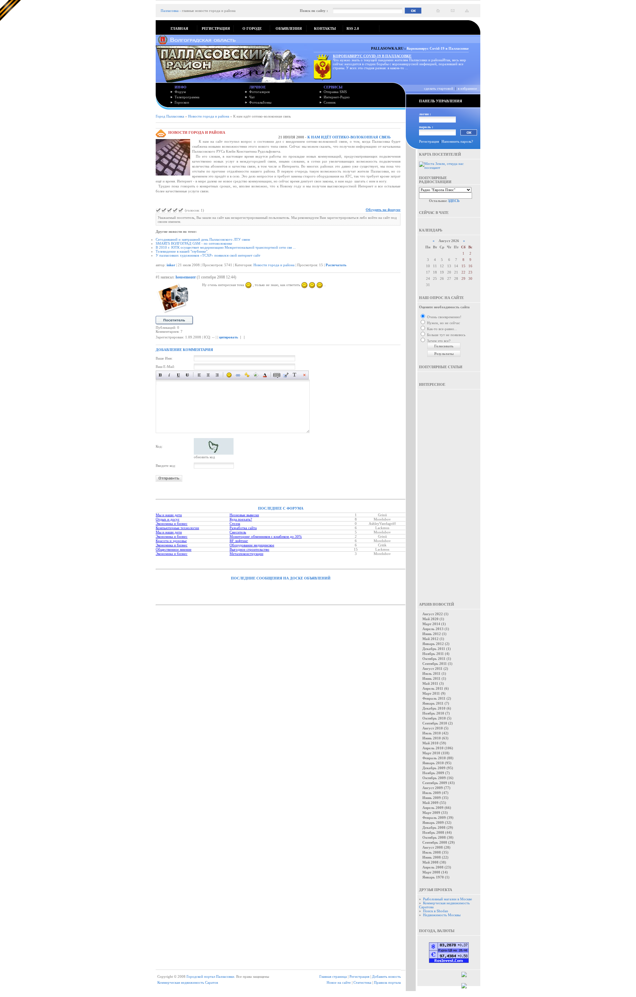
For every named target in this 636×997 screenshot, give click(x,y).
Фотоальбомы (260, 102)
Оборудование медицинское (252, 545)
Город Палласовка (170, 116)
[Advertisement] (449, 491)
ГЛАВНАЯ (179, 28)
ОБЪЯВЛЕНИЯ (289, 28)
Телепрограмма (187, 97)
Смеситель (238, 532)
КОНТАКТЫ (325, 28)
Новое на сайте (339, 982)
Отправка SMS (335, 92)
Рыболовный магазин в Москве (447, 899)
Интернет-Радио (337, 97)
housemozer (186, 277)
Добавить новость (386, 976)
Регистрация (429, 141)
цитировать (228, 337)
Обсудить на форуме (383, 210)
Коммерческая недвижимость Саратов (187, 982)
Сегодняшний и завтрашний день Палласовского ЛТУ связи (203, 239)
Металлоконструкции (246, 554)
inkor (171, 265)
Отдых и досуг (168, 519)
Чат (252, 97)
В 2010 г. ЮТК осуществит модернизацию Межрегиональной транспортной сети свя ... (226, 247)
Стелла (235, 523)
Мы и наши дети (169, 515)
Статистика (362, 982)
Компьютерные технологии (177, 528)
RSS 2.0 (352, 28)
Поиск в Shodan (435, 911)
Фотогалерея (259, 92)
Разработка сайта (243, 528)
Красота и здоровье (171, 541)
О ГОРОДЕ (252, 28)
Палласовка (170, 11)
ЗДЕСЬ (453, 201)
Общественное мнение (173, 549)
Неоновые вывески (244, 515)
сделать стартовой (438, 88)
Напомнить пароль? (457, 141)
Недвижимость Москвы (441, 915)
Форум (180, 92)
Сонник (330, 102)
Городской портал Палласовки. (210, 976)
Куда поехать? (241, 519)
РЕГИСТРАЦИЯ (216, 28)
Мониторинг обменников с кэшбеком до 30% (266, 536)
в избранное (467, 88)
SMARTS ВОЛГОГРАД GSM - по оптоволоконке (194, 243)
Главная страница (333, 976)
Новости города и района (208, 116)
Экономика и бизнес (171, 523)
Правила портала (387, 982)
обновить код (204, 457)
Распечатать (336, 265)
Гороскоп (182, 102)
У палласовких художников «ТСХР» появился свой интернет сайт (208, 255)
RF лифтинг (239, 541)
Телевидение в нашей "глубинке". (182, 251)
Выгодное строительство (249, 549)
